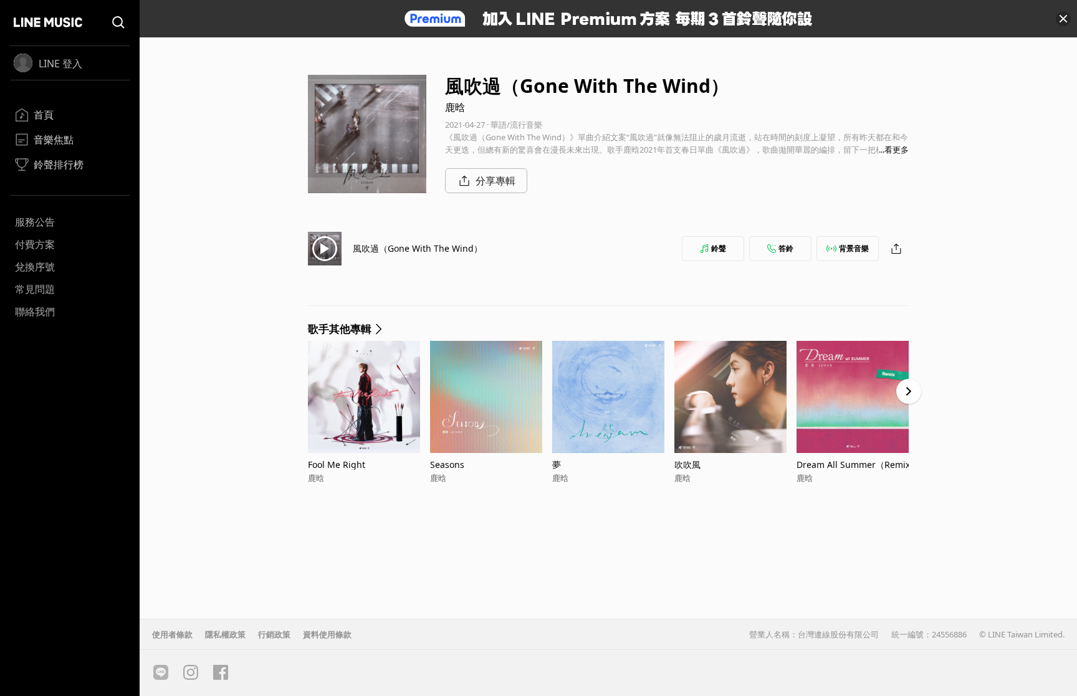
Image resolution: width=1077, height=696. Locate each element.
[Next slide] (908, 391)
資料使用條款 (327, 634)
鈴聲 (718, 248)
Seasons (447, 464)
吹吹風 (687, 464)
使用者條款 (172, 634)
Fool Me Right (336, 464)
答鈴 (785, 248)
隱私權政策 (225, 634)
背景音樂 (854, 248)
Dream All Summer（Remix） (858, 464)
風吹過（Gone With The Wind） (417, 248)
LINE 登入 (60, 63)
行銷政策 (274, 634)
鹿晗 (455, 107)
